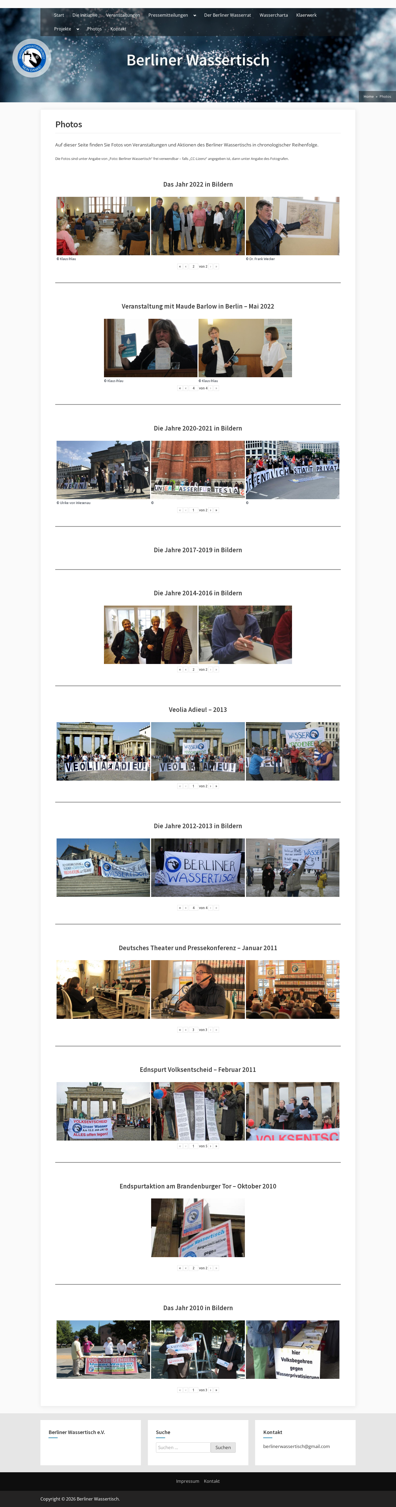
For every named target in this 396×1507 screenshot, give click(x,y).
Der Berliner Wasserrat (227, 15)
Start (59, 15)
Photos (94, 29)
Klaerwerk (306, 15)
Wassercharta (274, 15)
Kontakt (118, 29)
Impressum (187, 1481)
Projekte (62, 29)
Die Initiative (85, 15)
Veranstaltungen (123, 15)
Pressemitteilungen (168, 15)
